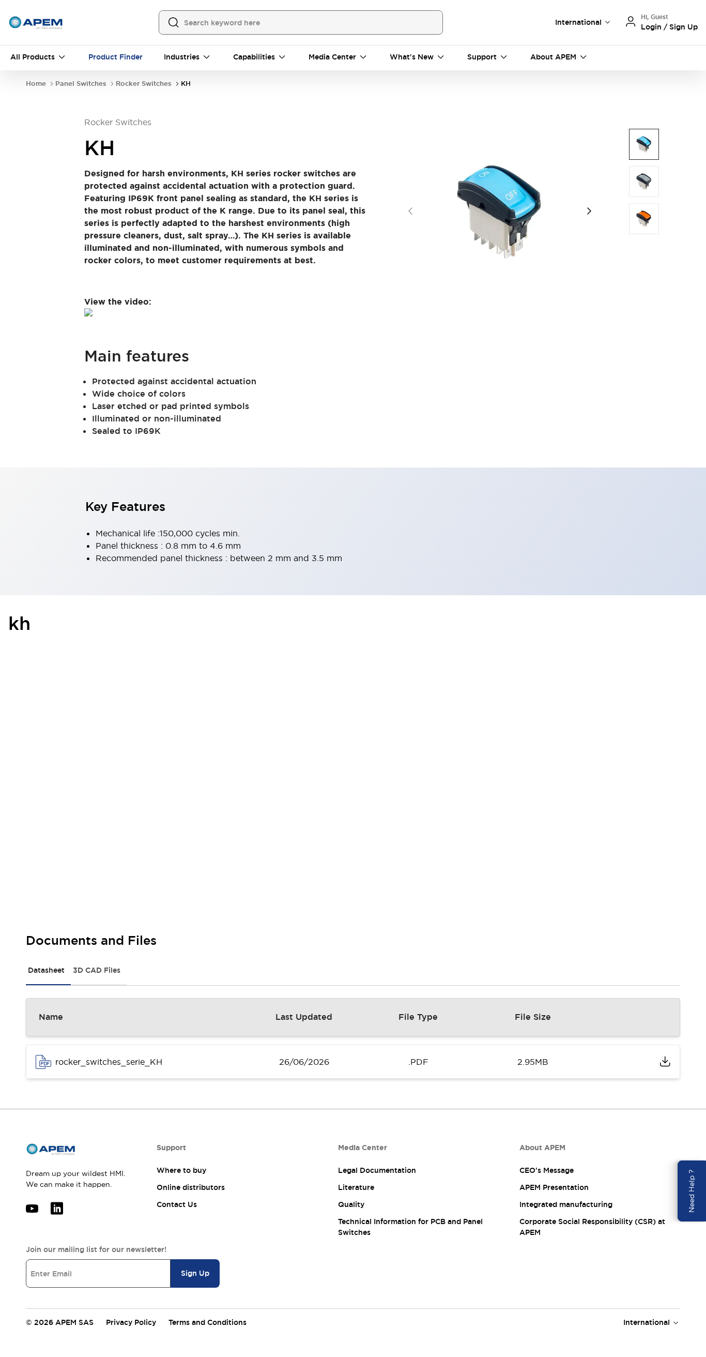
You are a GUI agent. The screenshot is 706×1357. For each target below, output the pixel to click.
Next (589, 211)
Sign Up (195, 1273)
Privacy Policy (131, 1322)
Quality (351, 1204)
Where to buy (181, 1170)
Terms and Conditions (207, 1322)
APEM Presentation (554, 1187)
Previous (410, 211)
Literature (356, 1187)
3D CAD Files (96, 970)
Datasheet (46, 970)
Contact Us (177, 1204)
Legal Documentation (377, 1170)
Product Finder (115, 57)
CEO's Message (546, 1170)
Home (36, 83)
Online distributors (191, 1187)
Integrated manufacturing (565, 1204)
